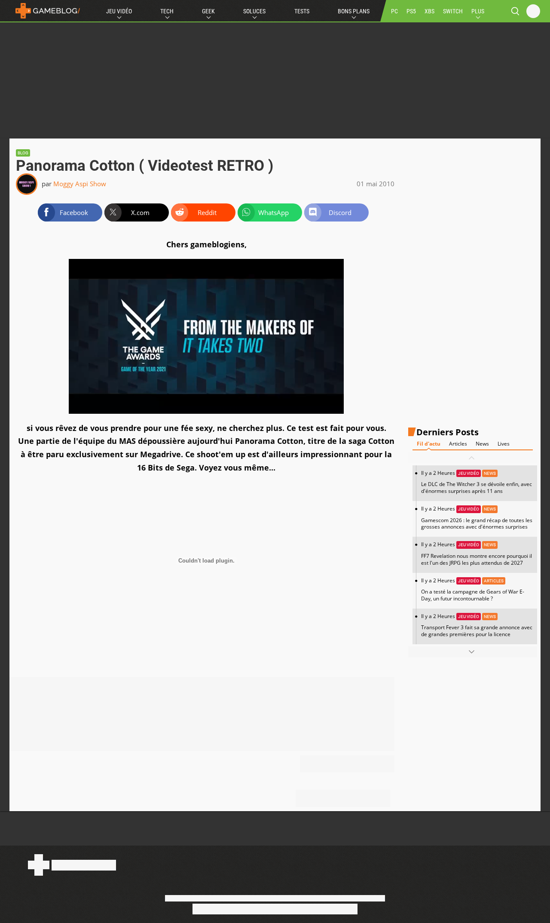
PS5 (411, 11)
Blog (23, 153)
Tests (301, 11)
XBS (429, 11)
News (482, 443)
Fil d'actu (428, 443)
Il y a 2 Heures (476, 482)
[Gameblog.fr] (45, 11)
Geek (208, 11)
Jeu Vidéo (119, 11)
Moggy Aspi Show (79, 183)
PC (394, 11)
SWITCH (453, 11)
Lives (504, 443)
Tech (167, 11)
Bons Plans (354, 11)
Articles (458, 443)
